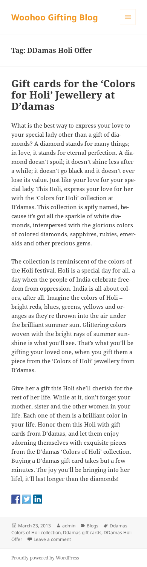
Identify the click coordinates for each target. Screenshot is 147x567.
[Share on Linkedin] (37, 499)
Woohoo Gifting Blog (54, 17)
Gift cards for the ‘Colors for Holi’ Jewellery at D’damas (73, 95)
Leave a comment (52, 539)
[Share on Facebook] (15, 499)
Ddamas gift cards (82, 532)
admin (68, 525)
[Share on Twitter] (26, 499)
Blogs (92, 525)
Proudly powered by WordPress (45, 558)
